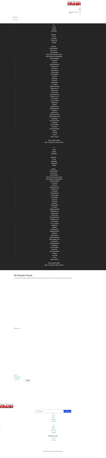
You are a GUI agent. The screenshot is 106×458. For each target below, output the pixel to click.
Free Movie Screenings (54, 56)
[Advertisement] (53, 302)
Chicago (54, 68)
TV (53, 25)
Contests (53, 50)
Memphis (54, 102)
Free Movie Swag (54, 140)
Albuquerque (54, 58)
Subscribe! (67, 411)
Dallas (54, 76)
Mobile (54, 110)
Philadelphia (54, 121)
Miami (54, 104)
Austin (54, 62)
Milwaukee (54, 106)
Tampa (54, 131)
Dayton (54, 78)
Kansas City (54, 96)
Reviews (54, 31)
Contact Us (16, 378)
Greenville (54, 88)
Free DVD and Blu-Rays (54, 54)
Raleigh (54, 127)
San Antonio (54, 129)
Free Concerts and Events (54, 142)
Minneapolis (54, 108)
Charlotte (54, 66)
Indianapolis (54, 64)
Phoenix (55, 123)
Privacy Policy (17, 377)
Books (53, 46)
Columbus (54, 74)
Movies (53, 35)
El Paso (54, 84)
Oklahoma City (54, 117)
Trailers (54, 41)
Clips (54, 27)
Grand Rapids (54, 86)
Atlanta (55, 60)
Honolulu (54, 90)
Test (80, 9)
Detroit (54, 80)
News (54, 29)
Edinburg (54, 82)
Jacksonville (54, 94)
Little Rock (54, 100)
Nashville (54, 112)
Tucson (54, 133)
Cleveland (54, 72)
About (15, 375)
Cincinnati (54, 70)
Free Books (54, 52)
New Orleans (54, 115)
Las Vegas (54, 98)
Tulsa (54, 135)
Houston (54, 92)
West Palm (54, 137)
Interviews (53, 48)
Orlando (54, 119)
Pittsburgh (54, 125)
